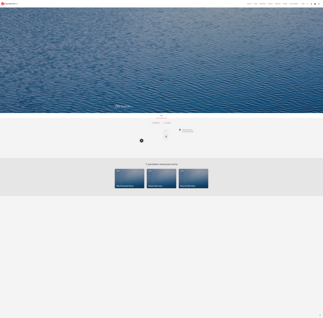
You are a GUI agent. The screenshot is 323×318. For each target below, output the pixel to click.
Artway (285, 3)
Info (161, 115)
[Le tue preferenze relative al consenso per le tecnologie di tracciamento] (320, 315)
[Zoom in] (166, 131)
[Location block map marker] (141, 140)
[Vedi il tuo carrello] (315, 4)
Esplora (249, 3)
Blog (303, 3)
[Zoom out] (166, 133)
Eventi (255, 3)
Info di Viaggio (294, 3)
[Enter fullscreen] (166, 136)
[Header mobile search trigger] (319, 4)
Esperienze (263, 3)
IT (307, 3)
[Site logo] (9, 3)
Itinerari (270, 3)
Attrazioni (278, 3)
